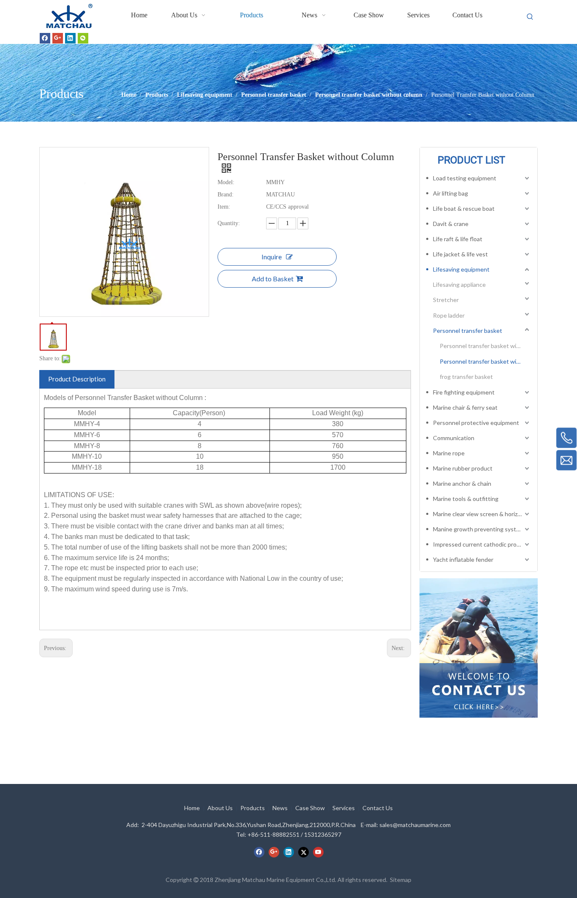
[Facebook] (45, 38)
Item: (224, 207)
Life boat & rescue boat (464, 208)
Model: (226, 182)
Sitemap (400, 879)
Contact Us (377, 807)
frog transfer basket (466, 376)
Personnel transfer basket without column (485, 361)
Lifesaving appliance (459, 284)
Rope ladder (449, 315)
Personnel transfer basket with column (485, 345)
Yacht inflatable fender (463, 559)
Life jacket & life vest (460, 254)
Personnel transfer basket (467, 330)
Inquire (271, 257)
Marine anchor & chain (462, 483)
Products (252, 807)
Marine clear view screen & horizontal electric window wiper (482, 513)
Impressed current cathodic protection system (482, 544)
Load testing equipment (464, 178)
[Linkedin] (70, 38)
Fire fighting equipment (464, 392)
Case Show (310, 807)
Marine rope (449, 453)
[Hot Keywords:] (530, 17)
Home (192, 807)
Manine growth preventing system (478, 529)
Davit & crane (450, 223)
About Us (220, 807)
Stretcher (446, 299)
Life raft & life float (457, 238)
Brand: (226, 194)
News (280, 807)
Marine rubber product (463, 468)
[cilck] (478, 648)
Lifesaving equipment (461, 269)
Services (343, 807)
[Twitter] (303, 851)
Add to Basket (273, 279)
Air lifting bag (450, 193)
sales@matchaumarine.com (415, 824)
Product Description (77, 379)
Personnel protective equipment (476, 422)
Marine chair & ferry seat (465, 407)
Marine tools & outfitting (465, 498)
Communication (453, 437)
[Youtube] (318, 851)
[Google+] (57, 38)
